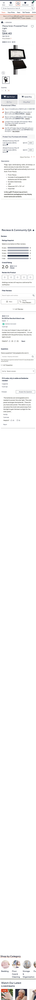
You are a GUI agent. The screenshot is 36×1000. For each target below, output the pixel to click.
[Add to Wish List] (32, 26)
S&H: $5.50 (5, 36)
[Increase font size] (31, 157)
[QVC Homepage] (2, 22)
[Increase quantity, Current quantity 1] (8, 90)
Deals (3, 12)
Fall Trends (26, 12)
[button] (3, 4)
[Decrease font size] (34, 157)
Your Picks (11, 12)
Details (28, 114)
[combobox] (16, 8)
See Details (15, 131)
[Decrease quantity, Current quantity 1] (2, 90)
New (18, 12)
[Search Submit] (32, 8)
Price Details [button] (6, 38)
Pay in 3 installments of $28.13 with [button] (16, 109)
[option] (18, 17)
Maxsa (4, 31)
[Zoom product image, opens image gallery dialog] (3, 73)
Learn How (12, 125)
